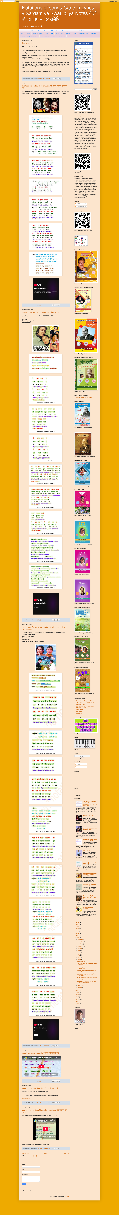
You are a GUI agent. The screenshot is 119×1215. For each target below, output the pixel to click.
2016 (77, 994)
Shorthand (93, 33)
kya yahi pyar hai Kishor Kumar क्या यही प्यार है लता (40, 312)
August (80, 948)
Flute (46, 33)
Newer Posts (25, 1153)
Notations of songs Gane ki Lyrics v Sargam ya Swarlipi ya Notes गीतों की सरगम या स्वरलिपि (59, 13)
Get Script (78, 83)
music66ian (79, 713)
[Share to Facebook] (58, 79)
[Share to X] (56, 79)
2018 (77, 990)
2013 (77, 1001)
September (81, 946)
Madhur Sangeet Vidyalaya (58, 36)
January (80, 987)
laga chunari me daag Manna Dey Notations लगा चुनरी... (86, 982)
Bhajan (40, 30)
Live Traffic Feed (84, 43)
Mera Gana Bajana (25, 33)
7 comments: (46, 1045)
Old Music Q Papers (38, 33)
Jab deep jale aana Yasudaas (88, 907)
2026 (77, 922)
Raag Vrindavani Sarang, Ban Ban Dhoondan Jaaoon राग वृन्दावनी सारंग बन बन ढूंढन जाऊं (90, 803)
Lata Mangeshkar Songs (68, 30)
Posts (78, 203)
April (79, 957)
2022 (77, 931)
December (80, 939)
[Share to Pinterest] (60, 79)
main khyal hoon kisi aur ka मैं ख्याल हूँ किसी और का (40, 1053)
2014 (77, 999)
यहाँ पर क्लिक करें (26, 1098)
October (80, 944)
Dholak (46, 30)
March (79, 959)
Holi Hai (23, 36)
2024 (77, 926)
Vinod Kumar (79, 709)
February (80, 985)
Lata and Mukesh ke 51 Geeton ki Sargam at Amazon (85, 706)
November (81, 941)
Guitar (57, 33)
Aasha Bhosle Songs (82, 30)
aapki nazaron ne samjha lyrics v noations (89, 885)
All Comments (80, 206)
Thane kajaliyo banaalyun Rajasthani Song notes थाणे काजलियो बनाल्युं (90, 875)
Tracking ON (88, 83)
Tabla (52, 33)
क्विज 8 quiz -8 (27, 43)
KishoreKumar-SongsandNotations (85, 700)
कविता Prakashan (45, 36)
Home (22, 30)
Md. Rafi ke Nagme (55, 30)
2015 (77, 997)
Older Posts (66, 1153)
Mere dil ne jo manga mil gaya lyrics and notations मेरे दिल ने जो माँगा (90, 828)
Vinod (27, 30)
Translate (87, 758)
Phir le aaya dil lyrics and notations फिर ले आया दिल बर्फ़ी (89, 897)
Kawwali (68, 33)
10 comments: (46, 305)
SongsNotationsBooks (32, 36)
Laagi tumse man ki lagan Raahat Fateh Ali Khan (90, 840)
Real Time (83, 83)
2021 (77, 933)
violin (62, 33)
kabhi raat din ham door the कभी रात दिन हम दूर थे (40, 1088)
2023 (77, 928)
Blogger (67, 1196)
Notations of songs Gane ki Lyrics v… (82, 47)
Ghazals (33, 30)
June (79, 952)
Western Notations (83, 33)
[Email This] (53, 79)
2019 (77, 937)
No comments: (47, 78)
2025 (77, 924)
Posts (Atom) (33, 1156)
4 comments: (46, 1148)
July (79, 950)
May (79, 955)
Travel (74, 33)
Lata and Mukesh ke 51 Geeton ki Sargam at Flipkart (85, 703)
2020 (77, 935)
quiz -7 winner (86, 850)
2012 (77, 1003)
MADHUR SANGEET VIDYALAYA (84, 397)
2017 (77, 992)
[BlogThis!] (55, 79)
